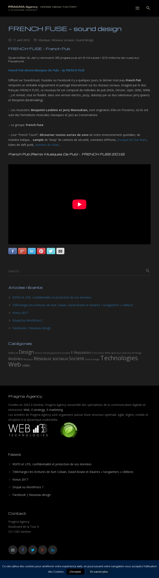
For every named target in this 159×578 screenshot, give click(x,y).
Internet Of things (131, 352)
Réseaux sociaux (63, 40)
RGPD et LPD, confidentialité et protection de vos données (52, 297)
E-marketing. (55, 410)
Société (76, 358)
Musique (44, 40)
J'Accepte (75, 571)
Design (26, 352)
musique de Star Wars (132, 140)
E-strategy (38, 410)
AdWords (13, 352)
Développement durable (56, 352)
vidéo (26, 365)
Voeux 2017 (20, 313)
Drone (38, 352)
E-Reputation (81, 352)
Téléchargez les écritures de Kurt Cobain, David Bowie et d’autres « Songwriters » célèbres (72, 305)
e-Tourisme (98, 352)
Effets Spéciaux (113, 352)
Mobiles (15, 358)
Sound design (85, 40)
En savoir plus (99, 571)
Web (27, 410)
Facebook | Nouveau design (31, 328)
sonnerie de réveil (47, 145)
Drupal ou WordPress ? (27, 320)
